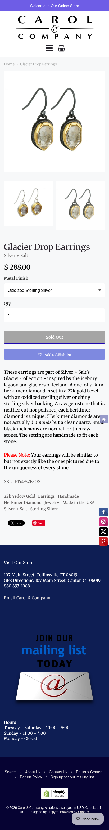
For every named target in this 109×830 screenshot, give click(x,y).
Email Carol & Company (27, 597)
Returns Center (89, 771)
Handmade (68, 496)
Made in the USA (78, 502)
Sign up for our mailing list (72, 776)
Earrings (46, 496)
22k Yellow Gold (19, 496)
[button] (54, 354)
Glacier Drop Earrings (38, 64)
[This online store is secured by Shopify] (54, 798)
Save (41, 523)
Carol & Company (30, 807)
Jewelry (51, 502)
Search (11, 771)
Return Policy (31, 776)
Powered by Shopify (74, 811)
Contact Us (58, 771)
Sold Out (54, 337)
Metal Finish (16, 278)
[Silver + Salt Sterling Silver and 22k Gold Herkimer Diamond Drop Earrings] (28, 203)
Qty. (7, 303)
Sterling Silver (44, 508)
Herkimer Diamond (23, 502)
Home (9, 64)
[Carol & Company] (55, 27)
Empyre (52, 811)
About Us (32, 771)
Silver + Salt (16, 255)
